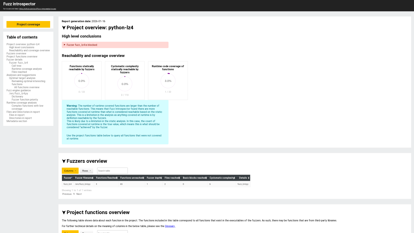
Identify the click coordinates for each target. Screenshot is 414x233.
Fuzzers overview (16, 53)
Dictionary (17, 96)
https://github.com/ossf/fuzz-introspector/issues (37, 9)
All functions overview (26, 87)
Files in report (17, 114)
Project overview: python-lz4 (22, 44)
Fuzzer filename (84, 178)
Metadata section (16, 121)
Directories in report (20, 118)
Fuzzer (67, 178)
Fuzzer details (14, 59)
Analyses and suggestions (21, 75)
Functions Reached (106, 178)
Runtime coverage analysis (27, 68)
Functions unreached (131, 178)
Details (243, 178)
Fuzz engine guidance (18, 90)
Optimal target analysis (22, 78)
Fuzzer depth (154, 178)
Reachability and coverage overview (29, 50)
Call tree (16, 65)
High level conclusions (21, 47)
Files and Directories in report (23, 111)
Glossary (170, 226)
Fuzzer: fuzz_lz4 (18, 62)
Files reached (19, 71)
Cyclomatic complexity (222, 178)
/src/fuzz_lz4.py (18, 93)
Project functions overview (21, 56)
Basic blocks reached (194, 178)
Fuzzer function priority (25, 99)
